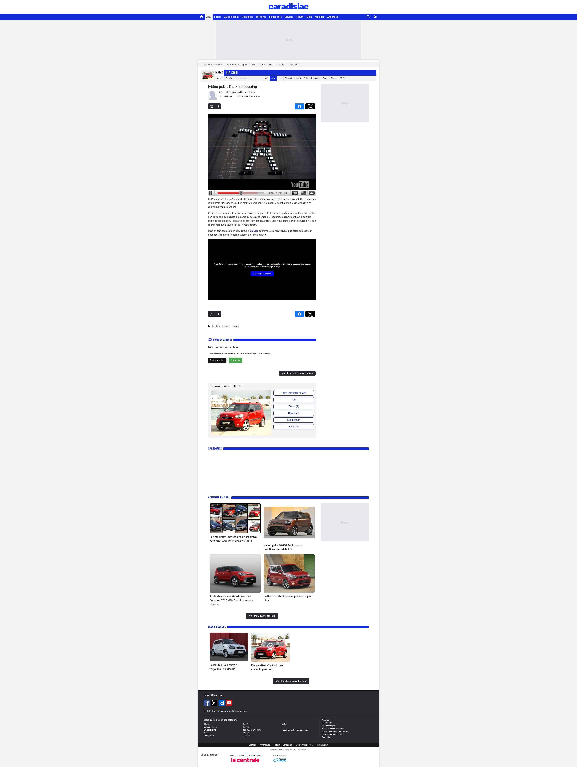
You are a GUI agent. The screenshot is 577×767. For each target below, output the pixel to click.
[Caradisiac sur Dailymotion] (222, 703)
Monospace (209, 735)
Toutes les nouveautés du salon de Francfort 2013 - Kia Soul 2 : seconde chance (231, 600)
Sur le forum (293, 419)
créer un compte (264, 354)
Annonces (332, 16)
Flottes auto (275, 16)
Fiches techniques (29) (294, 392)
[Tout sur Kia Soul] (208, 79)
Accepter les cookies (262, 274)
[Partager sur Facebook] (300, 105)
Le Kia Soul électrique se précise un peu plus (288, 598)
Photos (334, 78)
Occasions (293, 413)
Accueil (220, 78)
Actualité (294, 64)
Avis (266, 78)
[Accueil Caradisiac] (201, 17)
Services (289, 16)
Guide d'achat (231, 16)
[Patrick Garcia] (212, 99)
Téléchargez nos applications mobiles (227, 711)
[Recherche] (368, 17)
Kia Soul (232, 72)
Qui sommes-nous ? (304, 745)
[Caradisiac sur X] (214, 703)
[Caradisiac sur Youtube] (229, 703)
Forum (299, 16)
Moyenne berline (211, 727)
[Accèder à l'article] (235, 518)
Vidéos (343, 78)
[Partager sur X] (310, 105)
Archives (325, 720)
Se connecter (217, 360)
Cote (306, 78)
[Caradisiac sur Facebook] (207, 703)
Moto (309, 16)
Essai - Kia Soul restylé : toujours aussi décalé (224, 667)
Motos (284, 724)
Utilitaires (261, 16)
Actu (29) (294, 426)
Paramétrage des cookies (333, 734)
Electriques (247, 16)
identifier (251, 354)
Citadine (207, 724)
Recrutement (322, 745)
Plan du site (327, 723)
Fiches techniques (293, 78)
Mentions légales (329, 725)
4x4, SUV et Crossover (252, 730)
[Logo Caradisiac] (288, 12)
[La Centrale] (245, 763)
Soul (226, 326)
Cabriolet (246, 727)
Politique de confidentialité (333, 728)
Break (206, 733)
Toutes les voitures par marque (295, 730)
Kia (235, 326)
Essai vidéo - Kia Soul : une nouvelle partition (267, 667)
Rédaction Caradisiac (283, 745)
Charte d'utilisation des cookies (335, 731)
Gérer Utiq (326, 737)
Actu (208, 16)
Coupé (245, 724)
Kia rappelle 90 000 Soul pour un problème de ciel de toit (283, 547)
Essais (217, 16)
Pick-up (246, 733)
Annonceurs (265, 745)
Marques (319, 16)
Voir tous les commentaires (297, 373)
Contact (252, 745)
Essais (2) (293, 406)
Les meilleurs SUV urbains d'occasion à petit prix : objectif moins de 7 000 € (233, 538)
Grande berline (210, 730)
